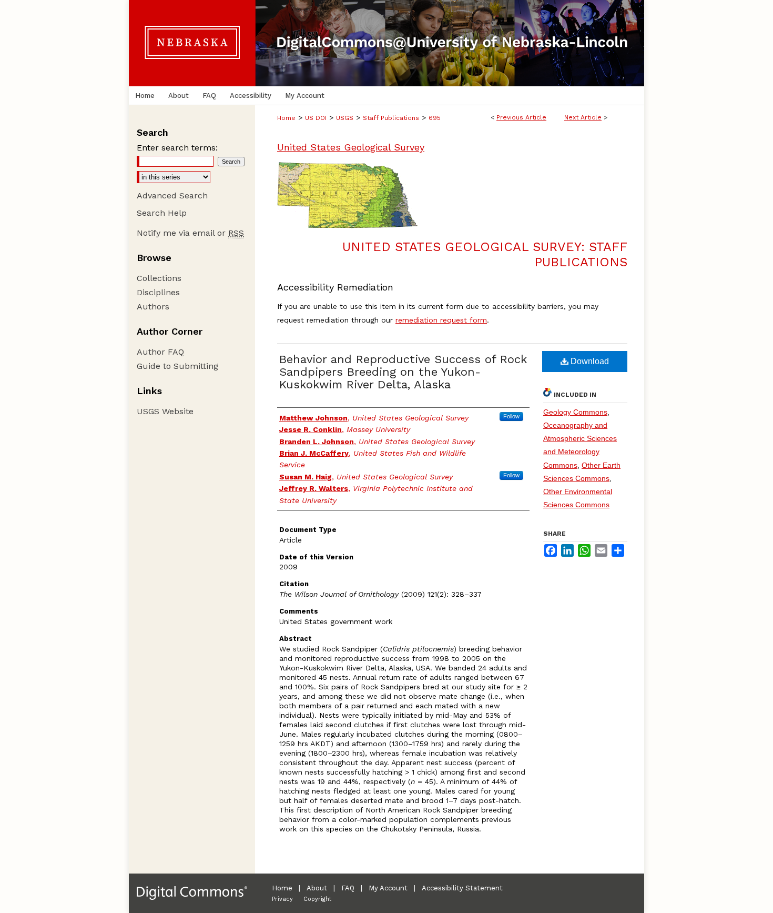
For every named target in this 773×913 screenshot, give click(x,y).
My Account (388, 888)
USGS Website (165, 411)
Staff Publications (391, 118)
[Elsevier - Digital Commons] (192, 893)
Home (286, 118)
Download (588, 361)
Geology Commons (575, 412)
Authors (153, 307)
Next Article (583, 117)
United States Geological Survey (350, 147)
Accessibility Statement (462, 888)
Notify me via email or (190, 233)
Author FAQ (160, 352)
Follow (511, 416)
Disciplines (158, 292)
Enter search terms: (177, 148)
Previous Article (521, 117)
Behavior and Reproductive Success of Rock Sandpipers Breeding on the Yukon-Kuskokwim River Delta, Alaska (403, 372)
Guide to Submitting (177, 366)
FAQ (347, 888)
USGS (344, 118)
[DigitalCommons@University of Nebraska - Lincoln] (386, 43)
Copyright (317, 899)
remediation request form (441, 320)
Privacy (282, 899)
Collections (159, 278)
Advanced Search (172, 195)
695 (435, 118)
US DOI (316, 118)
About (317, 888)
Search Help (162, 213)
